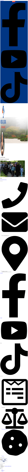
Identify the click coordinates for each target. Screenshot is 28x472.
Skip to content (2, 0)
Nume (1, 464)
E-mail (1, 465)
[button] (13, 1)
